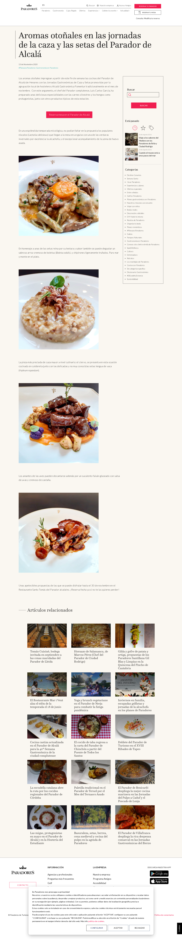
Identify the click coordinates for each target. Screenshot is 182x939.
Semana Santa (132, 178)
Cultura (130, 251)
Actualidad (124, 10)
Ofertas (82, 10)
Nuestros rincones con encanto (139, 203)
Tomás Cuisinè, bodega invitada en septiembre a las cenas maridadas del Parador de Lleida (46, 656)
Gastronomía (58, 10)
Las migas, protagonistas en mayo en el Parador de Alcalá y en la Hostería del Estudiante (46, 838)
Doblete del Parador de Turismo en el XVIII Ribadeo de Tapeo (132, 745)
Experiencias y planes (135, 185)
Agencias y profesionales (60, 874)
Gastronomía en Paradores (47, 68)
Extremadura (132, 255)
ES (43, 5)
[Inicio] (29, 5)
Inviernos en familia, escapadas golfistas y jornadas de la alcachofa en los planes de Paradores (135, 705)
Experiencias (93, 10)
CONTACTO (22, 885)
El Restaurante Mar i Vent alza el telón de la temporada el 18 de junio (46, 703)
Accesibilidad (99, 883)
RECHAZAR (140, 928)
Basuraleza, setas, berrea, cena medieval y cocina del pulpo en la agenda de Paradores (91, 838)
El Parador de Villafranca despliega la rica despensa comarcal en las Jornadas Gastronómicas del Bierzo (134, 838)
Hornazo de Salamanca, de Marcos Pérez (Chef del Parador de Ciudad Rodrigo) (91, 656)
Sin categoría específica (136, 269)
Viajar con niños (133, 206)
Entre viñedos (132, 192)
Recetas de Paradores (135, 220)
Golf (50, 883)
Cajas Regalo (71, 10)
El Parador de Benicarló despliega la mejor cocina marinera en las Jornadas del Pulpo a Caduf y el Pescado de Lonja (134, 794)
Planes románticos (134, 227)
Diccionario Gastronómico (137, 272)
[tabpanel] (143, 147)
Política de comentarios (164, 915)
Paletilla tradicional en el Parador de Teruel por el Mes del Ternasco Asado (90, 791)
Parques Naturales (134, 237)
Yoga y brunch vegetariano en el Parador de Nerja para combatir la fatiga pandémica (91, 705)
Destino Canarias (134, 175)
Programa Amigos (102, 878)
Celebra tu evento (109, 10)
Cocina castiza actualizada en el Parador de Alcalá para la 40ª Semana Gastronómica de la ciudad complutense (47, 748)
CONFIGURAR (96, 928)
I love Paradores (133, 182)
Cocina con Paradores (136, 265)
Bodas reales (132, 210)
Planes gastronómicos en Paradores (141, 199)
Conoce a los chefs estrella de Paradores (143, 244)
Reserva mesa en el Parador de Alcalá (69, 114)
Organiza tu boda (134, 223)
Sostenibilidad (132, 279)
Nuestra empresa (101, 874)
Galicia (129, 234)
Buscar (131, 89)
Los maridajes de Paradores (138, 262)
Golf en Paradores (134, 196)
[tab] (135, 128)
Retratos (130, 258)
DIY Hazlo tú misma (135, 217)
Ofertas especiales (134, 189)
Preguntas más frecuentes (61, 878)
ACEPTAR (118, 928)
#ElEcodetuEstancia (135, 275)
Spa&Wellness (133, 248)
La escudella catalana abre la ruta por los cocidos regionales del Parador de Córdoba (46, 793)
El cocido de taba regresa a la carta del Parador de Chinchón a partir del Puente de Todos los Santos (91, 748)
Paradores (46, 10)
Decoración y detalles (135, 213)
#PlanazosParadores (27, 68)
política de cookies (96, 921)
